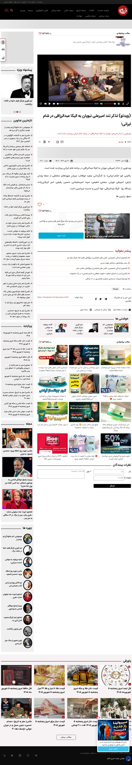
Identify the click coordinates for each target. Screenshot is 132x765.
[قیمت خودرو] (3, 50)
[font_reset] (44, 142)
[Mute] (90, 236)
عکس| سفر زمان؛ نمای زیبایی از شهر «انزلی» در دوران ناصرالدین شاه (16, 285)
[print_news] (58, 142)
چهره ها (27, 528)
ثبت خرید (61, 235)
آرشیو (24, 2)
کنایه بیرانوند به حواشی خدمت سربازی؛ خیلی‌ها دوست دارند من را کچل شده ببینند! (47, 335)
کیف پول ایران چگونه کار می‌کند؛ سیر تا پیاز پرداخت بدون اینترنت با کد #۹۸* (16, 176)
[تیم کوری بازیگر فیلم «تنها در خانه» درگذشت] (91, 327)
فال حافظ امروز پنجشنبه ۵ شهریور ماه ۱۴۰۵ (17, 359)
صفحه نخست (103, 10)
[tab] (20, 112)
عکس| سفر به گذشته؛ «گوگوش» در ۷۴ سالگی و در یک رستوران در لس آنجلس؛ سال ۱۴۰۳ (17, 138)
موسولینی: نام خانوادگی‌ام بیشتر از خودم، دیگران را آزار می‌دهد (108, 330)
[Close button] (128, 717)
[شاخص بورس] (3, 58)
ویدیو (22, 10)
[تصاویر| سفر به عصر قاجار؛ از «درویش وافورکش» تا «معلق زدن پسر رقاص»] (115, 708)
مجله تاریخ (81, 10)
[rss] (5, 756)
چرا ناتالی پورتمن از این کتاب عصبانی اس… (13, 584)
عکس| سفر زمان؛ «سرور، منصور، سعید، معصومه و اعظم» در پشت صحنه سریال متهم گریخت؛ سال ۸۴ (16, 256)
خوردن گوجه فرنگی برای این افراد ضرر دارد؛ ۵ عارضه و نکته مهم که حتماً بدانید (17, 275)
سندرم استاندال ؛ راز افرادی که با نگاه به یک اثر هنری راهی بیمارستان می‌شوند (16, 187)
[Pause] (87, 236)
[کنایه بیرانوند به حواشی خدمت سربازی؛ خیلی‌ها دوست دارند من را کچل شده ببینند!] (61, 327)
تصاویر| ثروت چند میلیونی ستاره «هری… (12, 596)
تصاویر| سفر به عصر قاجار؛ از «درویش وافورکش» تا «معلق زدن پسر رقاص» (17, 368)
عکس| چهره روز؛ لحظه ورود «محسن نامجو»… (13, 573)
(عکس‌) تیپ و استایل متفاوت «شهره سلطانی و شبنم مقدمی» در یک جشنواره (98, 273)
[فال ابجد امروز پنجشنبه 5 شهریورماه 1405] (115, 675)
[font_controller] (49, 142)
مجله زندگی (56, 10)
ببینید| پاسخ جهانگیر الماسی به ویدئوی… (14, 607)
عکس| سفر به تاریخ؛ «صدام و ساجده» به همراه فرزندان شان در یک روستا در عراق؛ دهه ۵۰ (17, 313)
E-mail (127, 478)
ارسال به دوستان (101, 309)
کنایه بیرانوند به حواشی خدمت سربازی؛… (13, 561)
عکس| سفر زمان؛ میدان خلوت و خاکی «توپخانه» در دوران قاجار (18, 225)
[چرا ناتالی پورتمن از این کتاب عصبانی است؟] (27, 585)
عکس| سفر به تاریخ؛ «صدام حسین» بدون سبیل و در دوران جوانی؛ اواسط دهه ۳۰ (16, 395)
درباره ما (39, 2)
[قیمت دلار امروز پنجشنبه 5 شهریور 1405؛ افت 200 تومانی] (82, 708)
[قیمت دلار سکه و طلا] (3, 43)
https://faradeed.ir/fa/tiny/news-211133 (53, 297)
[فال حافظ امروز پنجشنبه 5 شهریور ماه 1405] (16, 675)
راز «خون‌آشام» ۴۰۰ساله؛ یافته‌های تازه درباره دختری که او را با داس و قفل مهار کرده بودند (17, 245)
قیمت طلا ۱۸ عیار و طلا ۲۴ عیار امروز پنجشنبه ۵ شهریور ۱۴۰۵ (16, 350)
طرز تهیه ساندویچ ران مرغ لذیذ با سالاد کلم (17, 304)
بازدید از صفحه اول (120, 309)
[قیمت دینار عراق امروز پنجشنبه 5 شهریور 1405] (49, 708)
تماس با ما (31, 2)
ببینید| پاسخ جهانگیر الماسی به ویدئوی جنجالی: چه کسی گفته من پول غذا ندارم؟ (18, 483)
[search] (11, 11)
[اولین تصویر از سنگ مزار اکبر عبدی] (27, 643)
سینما (30, 10)
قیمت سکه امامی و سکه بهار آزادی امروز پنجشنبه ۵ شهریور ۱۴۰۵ (17, 405)
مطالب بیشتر (66, 737)
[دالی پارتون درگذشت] (27, 631)
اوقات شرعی (8, 2)
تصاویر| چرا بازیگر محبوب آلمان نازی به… (12, 619)
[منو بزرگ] (6, 11)
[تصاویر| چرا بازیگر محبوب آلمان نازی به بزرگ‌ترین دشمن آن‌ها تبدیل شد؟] (27, 620)
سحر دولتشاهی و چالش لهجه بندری (113, 263)
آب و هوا (17, 2)
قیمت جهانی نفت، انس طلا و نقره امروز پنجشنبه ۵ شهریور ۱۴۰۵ (17, 413)
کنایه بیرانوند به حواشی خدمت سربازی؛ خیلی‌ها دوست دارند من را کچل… (17, 104)
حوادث (79, 16)
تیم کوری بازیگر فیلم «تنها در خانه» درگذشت (78, 329)
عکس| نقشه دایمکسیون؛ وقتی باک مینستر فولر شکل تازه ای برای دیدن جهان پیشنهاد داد (16, 294)
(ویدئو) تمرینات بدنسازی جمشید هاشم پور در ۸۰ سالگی (106, 278)
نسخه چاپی (84, 309)
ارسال (112, 486)
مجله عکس (68, 10)
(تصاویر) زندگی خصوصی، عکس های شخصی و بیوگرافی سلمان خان (101, 268)
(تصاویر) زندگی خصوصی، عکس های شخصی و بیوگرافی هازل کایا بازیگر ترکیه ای (97, 257)
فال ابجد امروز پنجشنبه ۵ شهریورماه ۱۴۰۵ (16, 334)
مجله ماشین (90, 16)
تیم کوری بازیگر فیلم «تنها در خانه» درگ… (12, 550)
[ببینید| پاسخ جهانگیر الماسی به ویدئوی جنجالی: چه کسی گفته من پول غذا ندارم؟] (17, 467)
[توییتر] (100, 300)
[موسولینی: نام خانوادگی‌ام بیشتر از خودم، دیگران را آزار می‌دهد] (121, 327)
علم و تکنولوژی (42, 10)
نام (130, 471)
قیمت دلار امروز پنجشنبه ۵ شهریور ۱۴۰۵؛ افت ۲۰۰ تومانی (17, 378)
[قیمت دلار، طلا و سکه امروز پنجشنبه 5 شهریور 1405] (82, 675)
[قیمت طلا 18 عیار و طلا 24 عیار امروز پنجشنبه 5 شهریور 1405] (49, 675)
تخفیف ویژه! (113, 748)
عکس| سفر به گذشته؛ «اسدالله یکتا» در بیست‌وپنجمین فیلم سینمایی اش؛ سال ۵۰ (16, 198)
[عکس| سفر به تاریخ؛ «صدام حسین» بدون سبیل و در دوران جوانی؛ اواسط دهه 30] (16, 708)
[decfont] (39, 142)
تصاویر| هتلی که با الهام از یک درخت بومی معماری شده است (16, 266)
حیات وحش (104, 16)
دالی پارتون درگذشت (14, 629)
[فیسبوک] (96, 300)
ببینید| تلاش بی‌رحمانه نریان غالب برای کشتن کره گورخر (17, 216)
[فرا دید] (123, 10)
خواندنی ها (121, 318)
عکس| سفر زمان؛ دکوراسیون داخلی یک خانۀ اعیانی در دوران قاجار (16, 167)
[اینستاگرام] (27, 756)
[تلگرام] (105, 300)
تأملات (91, 10)
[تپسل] (39, 211)
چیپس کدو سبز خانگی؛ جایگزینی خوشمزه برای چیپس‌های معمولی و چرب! (16, 157)
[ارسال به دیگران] (62, 142)
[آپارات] (19, 756)
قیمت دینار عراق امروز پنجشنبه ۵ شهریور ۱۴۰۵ (17, 386)
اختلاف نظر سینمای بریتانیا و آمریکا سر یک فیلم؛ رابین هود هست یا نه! (16, 148)
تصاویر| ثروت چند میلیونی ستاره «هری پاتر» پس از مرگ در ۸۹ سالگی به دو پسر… (17, 515)
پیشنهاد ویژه (24, 70)
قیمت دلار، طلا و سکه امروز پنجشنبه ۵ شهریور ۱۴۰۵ (16, 342)
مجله (29, 424)
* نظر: (88, 471)
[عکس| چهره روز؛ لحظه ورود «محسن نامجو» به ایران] (17, 438)
